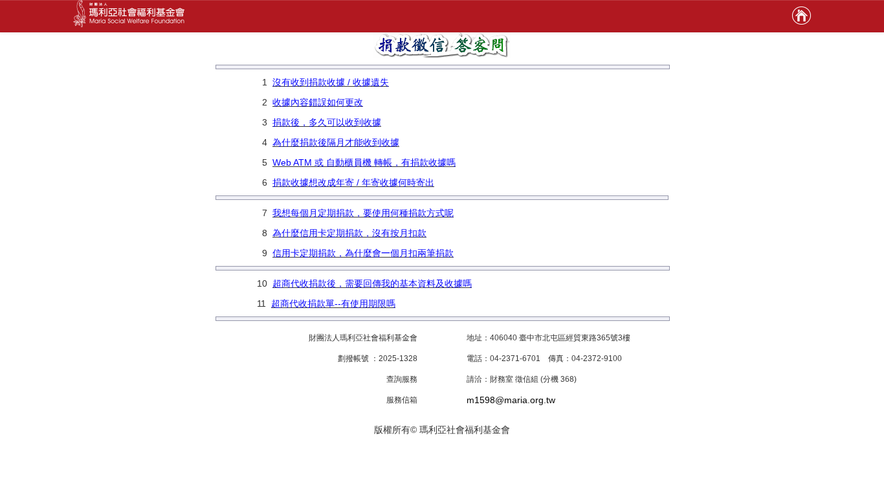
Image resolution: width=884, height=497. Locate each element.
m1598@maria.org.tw (511, 400)
